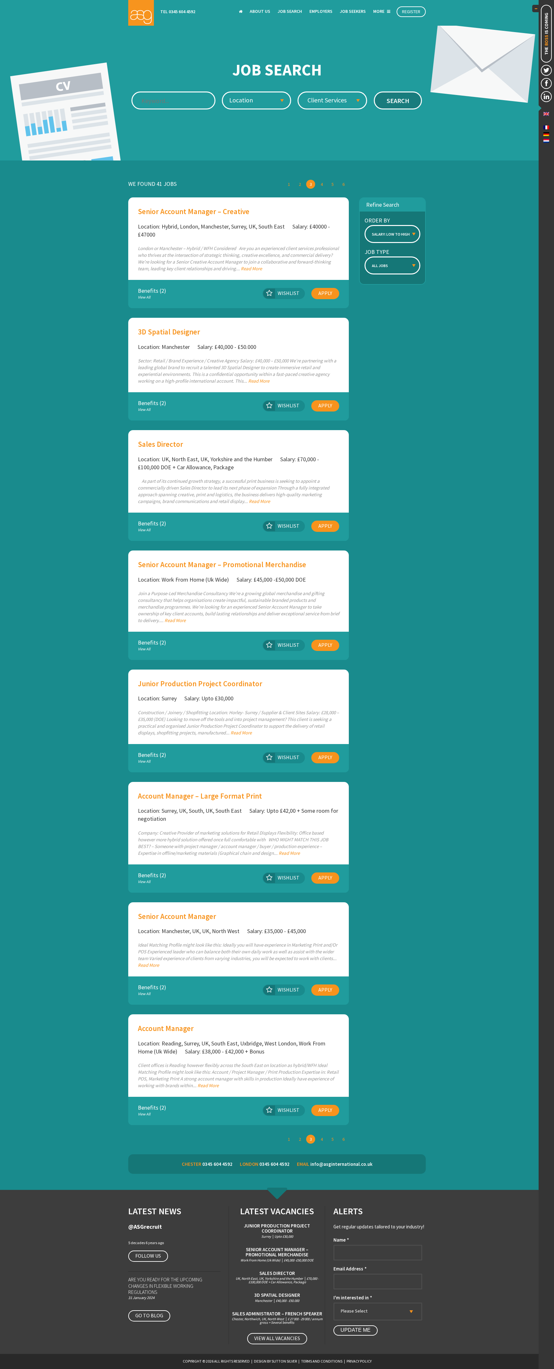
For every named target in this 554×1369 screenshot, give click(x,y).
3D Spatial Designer (169, 331)
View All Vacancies (277, 1338)
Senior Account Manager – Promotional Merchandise (222, 564)
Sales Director (160, 444)
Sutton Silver (284, 1361)
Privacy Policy (359, 1361)
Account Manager (166, 1028)
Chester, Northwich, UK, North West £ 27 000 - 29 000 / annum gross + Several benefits (277, 1318)
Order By (377, 220)
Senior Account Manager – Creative (193, 211)
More (379, 11)
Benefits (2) (152, 293)
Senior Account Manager (177, 916)
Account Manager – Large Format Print (200, 796)
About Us (260, 11)
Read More (251, 268)
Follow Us (148, 1255)
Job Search (290, 11)
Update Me (355, 1330)
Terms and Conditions (321, 1361)
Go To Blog (149, 1315)
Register (411, 11)
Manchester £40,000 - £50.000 (277, 1298)
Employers (320, 11)
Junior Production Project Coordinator (200, 683)
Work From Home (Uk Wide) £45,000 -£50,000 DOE (277, 1254)
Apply (325, 293)
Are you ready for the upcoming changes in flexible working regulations (165, 1285)
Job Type (377, 252)
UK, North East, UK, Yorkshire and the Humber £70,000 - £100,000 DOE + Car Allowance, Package (277, 1277)
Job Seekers (353, 11)
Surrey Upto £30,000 (277, 1230)
